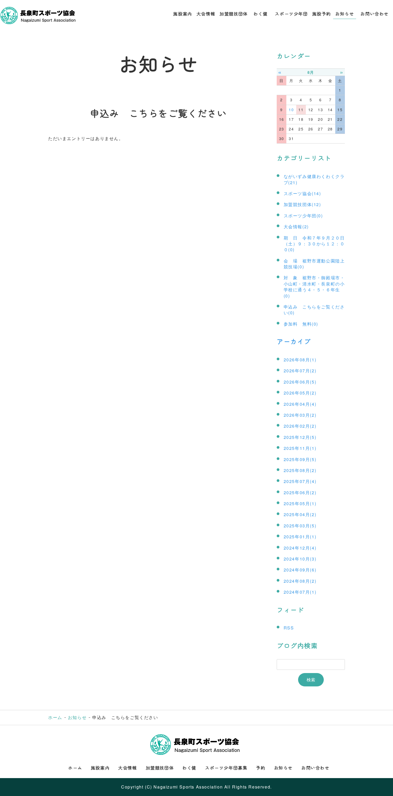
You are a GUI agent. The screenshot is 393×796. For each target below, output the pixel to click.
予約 (260, 767)
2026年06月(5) (300, 382)
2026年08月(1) (300, 360)
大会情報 (205, 13)
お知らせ (344, 13)
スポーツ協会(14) (302, 193)
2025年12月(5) (300, 437)
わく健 (261, 13)
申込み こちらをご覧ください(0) (314, 310)
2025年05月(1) (300, 503)
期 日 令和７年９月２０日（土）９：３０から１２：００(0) (314, 244)
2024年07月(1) (300, 592)
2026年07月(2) (300, 371)
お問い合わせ (374, 13)
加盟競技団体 (233, 13)
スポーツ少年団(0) (303, 215)
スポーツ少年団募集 (226, 767)
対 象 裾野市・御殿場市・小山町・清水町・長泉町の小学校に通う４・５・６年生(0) (314, 287)
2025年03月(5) (300, 526)
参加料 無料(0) (301, 324)
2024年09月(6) (300, 570)
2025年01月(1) (300, 537)
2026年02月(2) (300, 426)
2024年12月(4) (300, 548)
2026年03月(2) (300, 415)
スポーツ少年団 (291, 13)
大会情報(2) (296, 226)
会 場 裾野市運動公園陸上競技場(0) (314, 264)
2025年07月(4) (300, 481)
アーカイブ (294, 341)
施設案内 (182, 13)
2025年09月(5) (300, 459)
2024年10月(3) (300, 559)
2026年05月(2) (300, 393)
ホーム (55, 717)
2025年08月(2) (300, 470)
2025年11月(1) (300, 448)
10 (291, 109)
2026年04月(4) (300, 404)
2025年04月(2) (300, 514)
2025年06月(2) (300, 492)
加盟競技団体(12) (302, 204)
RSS (289, 628)
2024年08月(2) (300, 581)
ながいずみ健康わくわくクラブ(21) (314, 179)
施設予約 (321, 13)
